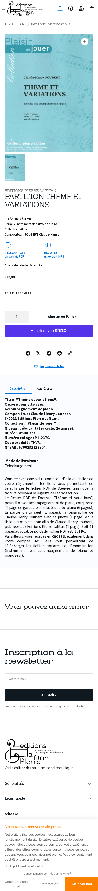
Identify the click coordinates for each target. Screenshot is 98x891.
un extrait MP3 (54, 254)
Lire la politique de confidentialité (25, 866)
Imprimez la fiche (52, 366)
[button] (4, 8)
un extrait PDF (15, 254)
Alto (22, 24)
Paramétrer (49, 884)
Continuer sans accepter (16, 884)
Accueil (9, 24)
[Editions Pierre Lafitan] (25, 8)
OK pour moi (82, 884)
